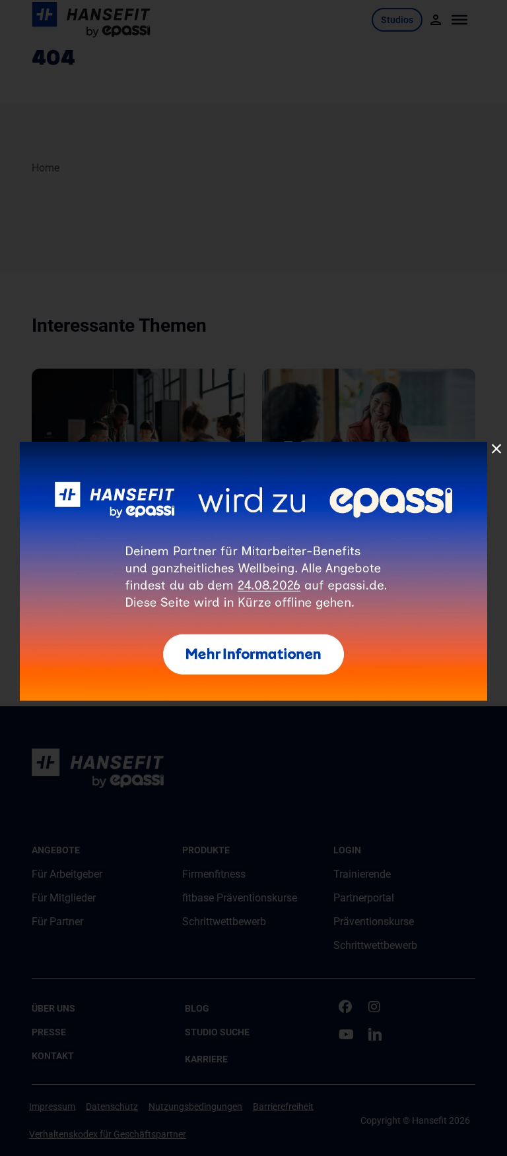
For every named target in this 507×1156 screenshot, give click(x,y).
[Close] (496, 449)
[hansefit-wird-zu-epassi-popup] (253, 447)
